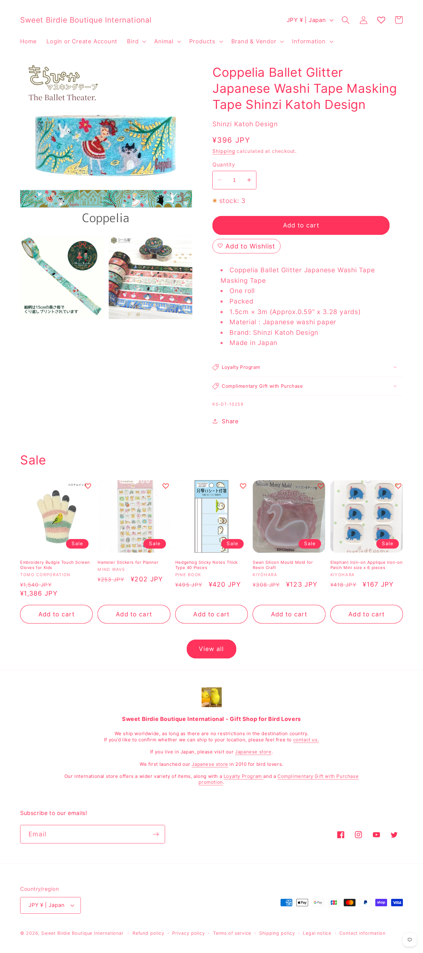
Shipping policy (277, 933)
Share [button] (230, 420)
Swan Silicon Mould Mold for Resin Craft (283, 565)
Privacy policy (188, 933)
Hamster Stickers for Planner (128, 562)
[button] (136, 41)
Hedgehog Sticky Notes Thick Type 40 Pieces (206, 565)
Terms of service (232, 933)
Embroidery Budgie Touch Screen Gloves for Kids (55, 565)
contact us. (306, 740)
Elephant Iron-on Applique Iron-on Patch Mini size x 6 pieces (366, 565)
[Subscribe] (156, 834)
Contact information (362, 933)
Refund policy (148, 933)
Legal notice (317, 933)
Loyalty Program (244, 776)
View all (211, 649)
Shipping (223, 151)
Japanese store (253, 752)
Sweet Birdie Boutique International (82, 933)
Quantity (223, 164)
